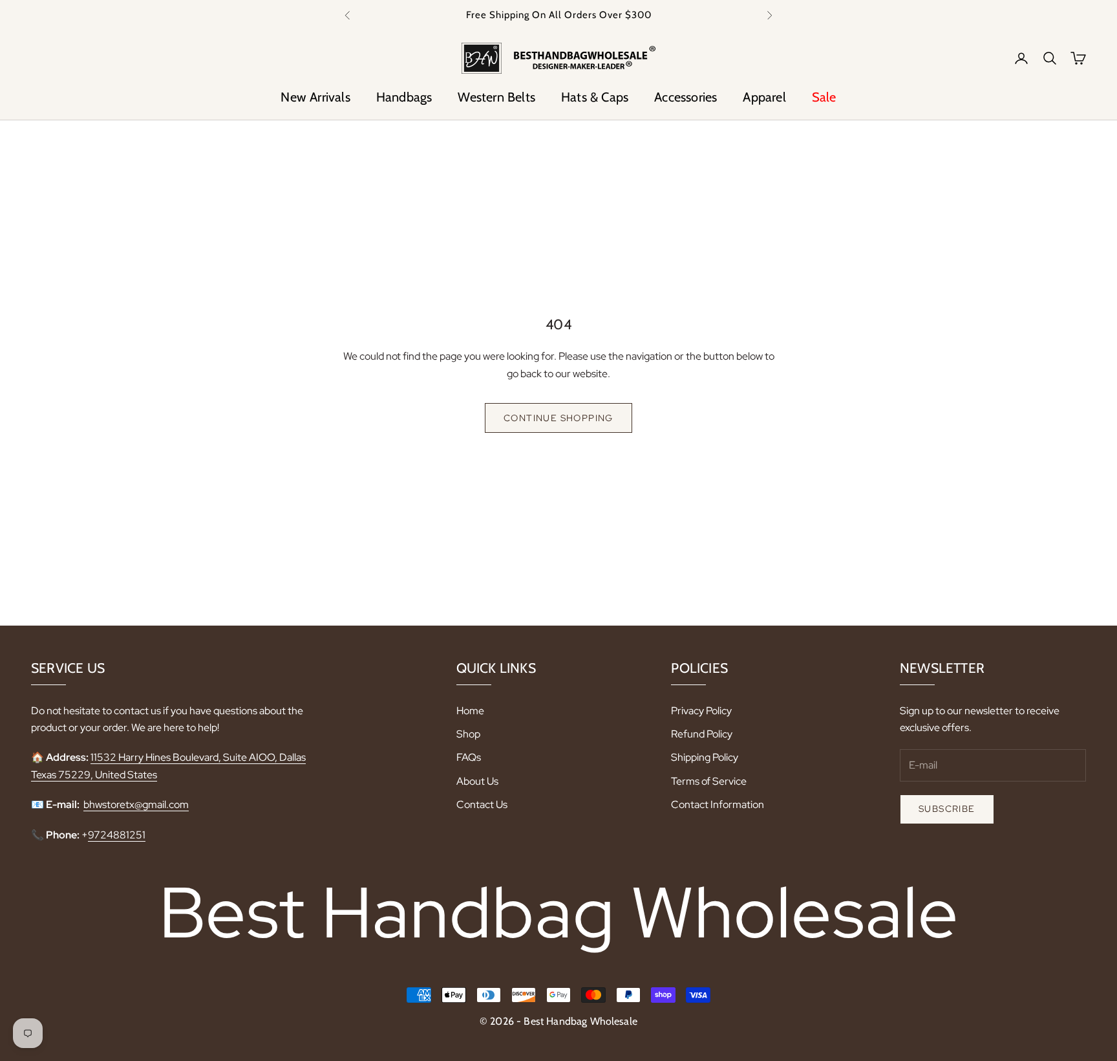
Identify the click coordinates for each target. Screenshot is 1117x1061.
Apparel (764, 97)
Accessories (685, 97)
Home (470, 710)
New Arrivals (315, 97)
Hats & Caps (594, 97)
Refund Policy (701, 734)
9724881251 (116, 835)
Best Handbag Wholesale (559, 912)
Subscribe (947, 809)
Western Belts (496, 97)
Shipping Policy (704, 757)
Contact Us (481, 804)
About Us (477, 781)
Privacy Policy (701, 710)
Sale (824, 97)
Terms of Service (709, 781)
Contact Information (717, 804)
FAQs (468, 757)
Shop (468, 734)
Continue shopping (558, 418)
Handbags (404, 97)
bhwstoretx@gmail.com (136, 804)
